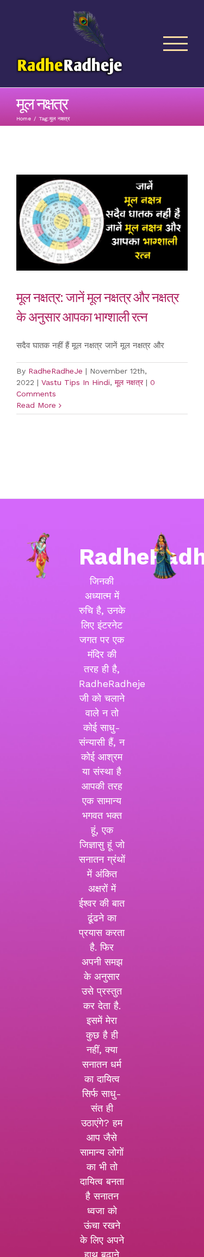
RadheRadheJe (55, 371)
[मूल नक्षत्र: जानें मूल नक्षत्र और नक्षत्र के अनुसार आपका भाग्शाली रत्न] (102, 223)
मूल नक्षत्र (129, 382)
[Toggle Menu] (175, 43)
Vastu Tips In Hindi (75, 382)
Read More (36, 405)
